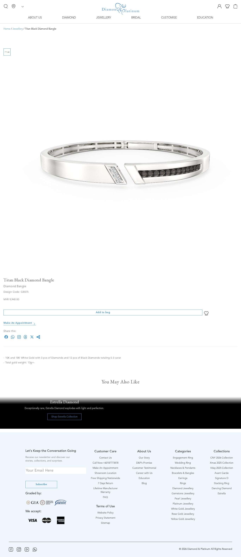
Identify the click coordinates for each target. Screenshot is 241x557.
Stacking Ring (221, 483)
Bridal (136, 17)
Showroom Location (105, 473)
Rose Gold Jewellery (183, 514)
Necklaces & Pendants (182, 468)
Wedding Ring (183, 463)
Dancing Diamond (222, 488)
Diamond (69, 17)
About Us (35, 17)
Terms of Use (105, 506)
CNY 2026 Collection (221, 458)
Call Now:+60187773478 (105, 463)
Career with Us (144, 473)
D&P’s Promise (144, 463)
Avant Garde (222, 473)
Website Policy (105, 513)
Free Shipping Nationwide (105, 478)
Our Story (144, 458)
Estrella (222, 493)
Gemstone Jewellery (183, 493)
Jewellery (103, 17)
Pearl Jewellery (183, 498)
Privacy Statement (105, 518)
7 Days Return (105, 483)
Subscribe (41, 484)
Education (205, 17)
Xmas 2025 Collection (221, 463)
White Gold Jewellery (183, 509)
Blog (144, 483)
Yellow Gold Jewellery (183, 519)
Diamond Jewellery (182, 488)
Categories (183, 451)
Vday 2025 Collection (221, 468)
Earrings (182, 478)
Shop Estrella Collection (64, 417)
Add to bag (103, 312)
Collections (222, 451)
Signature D (221, 478)
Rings (183, 483)
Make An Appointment (18, 323)
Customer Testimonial (144, 468)
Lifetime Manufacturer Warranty (105, 490)
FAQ (105, 497)
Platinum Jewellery (183, 504)
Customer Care (105, 451)
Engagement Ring (183, 458)
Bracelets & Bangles (183, 473)
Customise (169, 17)
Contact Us (105, 458)
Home (7, 29)
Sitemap (105, 523)
